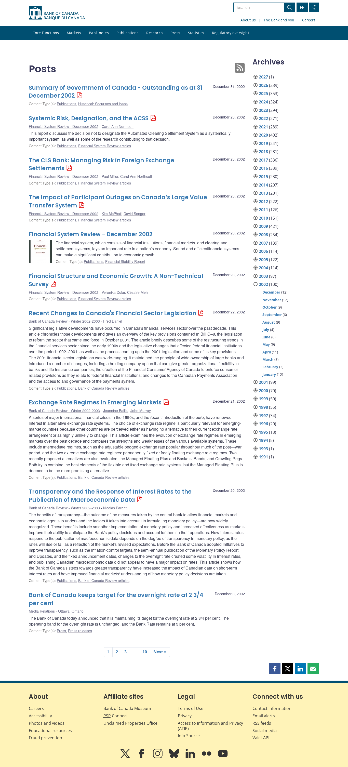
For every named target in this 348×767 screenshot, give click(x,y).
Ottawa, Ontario (71, 611)
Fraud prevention (45, 737)
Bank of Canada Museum (127, 708)
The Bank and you (279, 20)
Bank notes (99, 32)
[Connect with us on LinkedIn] (191, 757)
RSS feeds (261, 723)
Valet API (260, 737)
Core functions (46, 32)
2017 (263, 160)
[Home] (57, 13)
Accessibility (40, 716)
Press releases (80, 630)
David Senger (134, 213)
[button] (274, 668)
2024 (263, 102)
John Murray (140, 410)
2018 (263, 151)
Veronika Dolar (113, 292)
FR (302, 7)
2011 (263, 210)
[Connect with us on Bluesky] (174, 757)
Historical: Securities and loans (103, 103)
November (271, 299)
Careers (308, 20)
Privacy (185, 716)
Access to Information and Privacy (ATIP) (210, 725)
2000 (263, 390)
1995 (263, 432)
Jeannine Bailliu (115, 410)
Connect (115, 716)
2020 (263, 135)
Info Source (189, 735)
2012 (263, 201)
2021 (263, 127)
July (265, 329)
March (267, 359)
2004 (263, 268)
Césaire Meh (137, 292)
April (266, 352)
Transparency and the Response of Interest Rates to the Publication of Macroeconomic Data (110, 496)
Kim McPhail (112, 213)
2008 (263, 234)
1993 (263, 449)
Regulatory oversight (230, 32)
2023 (263, 110)
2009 (263, 226)
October (269, 307)
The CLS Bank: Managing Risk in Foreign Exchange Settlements (101, 164)
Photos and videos (46, 723)
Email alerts (263, 716)
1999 (263, 399)
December (271, 292)
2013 (263, 193)
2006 (263, 251)
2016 (263, 168)
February (270, 366)
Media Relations (42, 611)
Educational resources (50, 730)
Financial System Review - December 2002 (63, 126)
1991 (263, 457)
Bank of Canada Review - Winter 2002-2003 (64, 321)
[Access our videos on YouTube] (223, 757)
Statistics (196, 32)
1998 (263, 407)
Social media (264, 730)
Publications (127, 32)
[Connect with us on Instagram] (158, 757)
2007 (263, 243)
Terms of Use (190, 708)
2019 (263, 143)
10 (144, 652)
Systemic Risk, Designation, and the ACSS (89, 118)
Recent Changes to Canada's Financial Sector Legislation (112, 313)
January (269, 374)
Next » (160, 652)
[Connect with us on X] (125, 757)
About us (248, 20)
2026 (263, 85)
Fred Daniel (112, 321)
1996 (263, 424)
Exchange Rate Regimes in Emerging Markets (95, 402)
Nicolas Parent (115, 507)
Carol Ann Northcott (117, 126)
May (266, 344)
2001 (263, 382)
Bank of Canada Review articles (103, 388)
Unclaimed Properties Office (130, 723)
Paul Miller (110, 176)
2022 (263, 118)
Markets (74, 32)
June (266, 337)
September (272, 314)
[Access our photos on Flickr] (207, 757)
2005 (263, 259)
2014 (263, 185)
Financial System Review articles (104, 145)
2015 (263, 176)
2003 (263, 276)
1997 (263, 415)
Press (175, 32)
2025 (263, 93)
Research (154, 32)
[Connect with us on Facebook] (142, 757)
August (268, 322)
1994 (263, 440)
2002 (263, 284)
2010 (263, 218)
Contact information (271, 708)
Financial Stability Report (125, 261)
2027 (263, 77)
